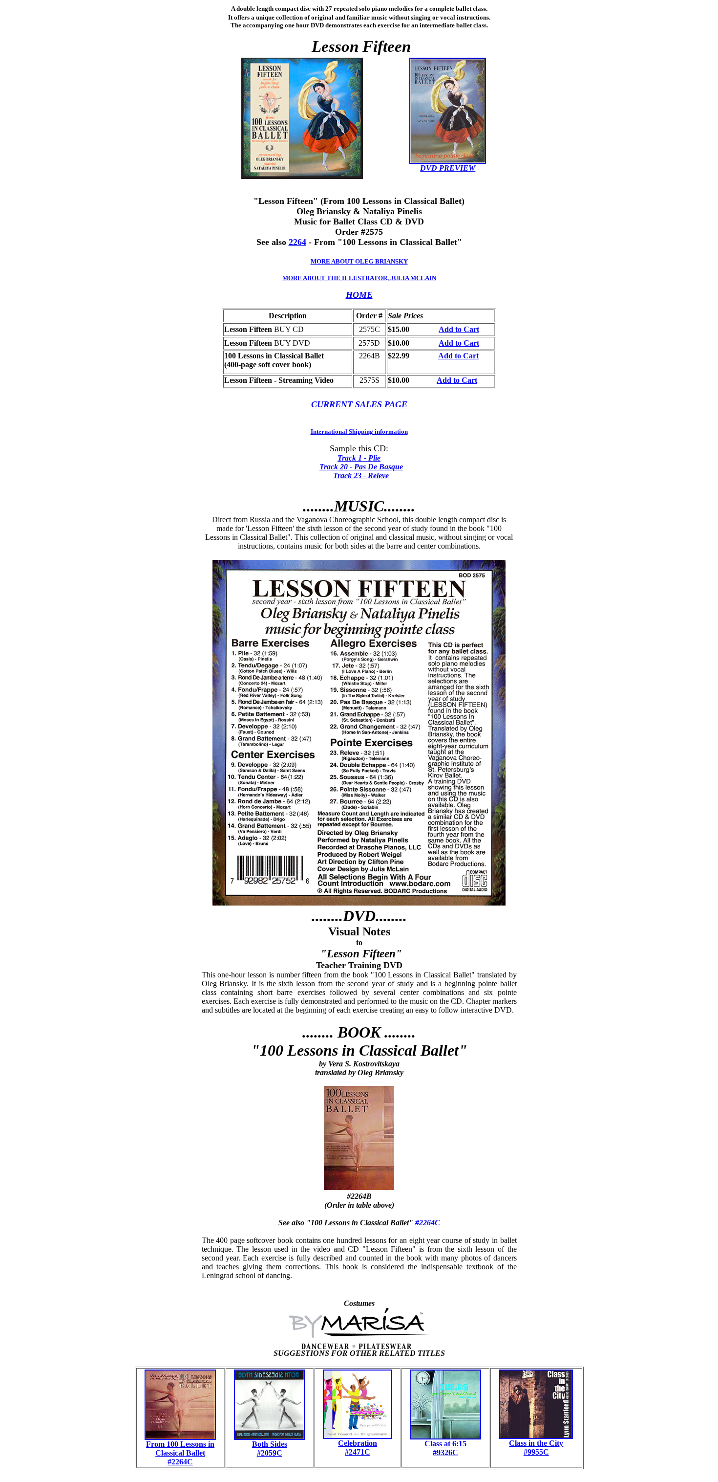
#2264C (427, 1222)
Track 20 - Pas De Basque (361, 467)
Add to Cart (459, 329)
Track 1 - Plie (359, 458)
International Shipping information (359, 431)
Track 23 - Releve (361, 475)
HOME (359, 295)
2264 (297, 242)
